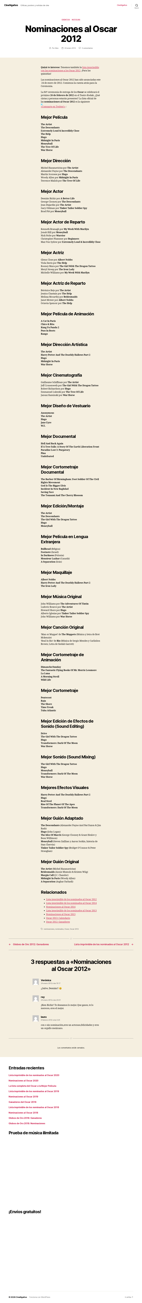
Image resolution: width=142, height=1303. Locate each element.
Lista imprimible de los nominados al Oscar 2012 (71, 899)
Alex (57, 48)
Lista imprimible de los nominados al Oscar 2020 (34, 1075)
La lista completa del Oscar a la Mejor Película (32, 1086)
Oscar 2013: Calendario (58, 918)
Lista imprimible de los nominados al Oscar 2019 (34, 1091)
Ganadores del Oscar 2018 (22, 1102)
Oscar (66, 929)
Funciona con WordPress (39, 1297)
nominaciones (49, 929)
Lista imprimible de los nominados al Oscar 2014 (71, 903)
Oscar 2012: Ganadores (58, 921)
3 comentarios (87, 48)
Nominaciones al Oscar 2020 (23, 1080)
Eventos (66, 20)
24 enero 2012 (70, 48)
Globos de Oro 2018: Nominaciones (27, 1123)
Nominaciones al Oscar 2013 (60, 914)
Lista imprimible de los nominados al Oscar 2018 (34, 1107)
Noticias (76, 20)
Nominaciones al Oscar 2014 (60, 907)
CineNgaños (11, 5)
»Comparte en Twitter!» (53, 106)
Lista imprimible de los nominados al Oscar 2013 (71, 910)
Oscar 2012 (74, 929)
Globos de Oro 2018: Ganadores (25, 1118)
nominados (59, 929)
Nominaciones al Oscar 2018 (23, 1112)
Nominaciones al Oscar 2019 (23, 1096)
